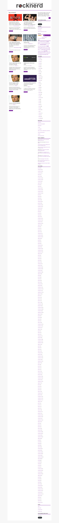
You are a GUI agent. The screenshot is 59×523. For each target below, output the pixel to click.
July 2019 (39, 255)
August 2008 (39, 458)
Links (16, 47)
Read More (25, 30)
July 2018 (39, 275)
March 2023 (39, 199)
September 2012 (40, 381)
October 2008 (39, 455)
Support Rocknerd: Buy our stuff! (42, 31)
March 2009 (39, 446)
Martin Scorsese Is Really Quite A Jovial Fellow (44, 130)
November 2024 (40, 179)
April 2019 (39, 260)
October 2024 (39, 181)
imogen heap (46, 47)
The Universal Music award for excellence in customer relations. (30, 84)
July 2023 (39, 194)
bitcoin (49, 43)
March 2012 (39, 391)
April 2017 (39, 300)
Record (39, 106)
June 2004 (39, 465)
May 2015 (39, 332)
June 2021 (39, 228)
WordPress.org (40, 511)
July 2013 (39, 364)
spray (48, 51)
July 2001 (39, 497)
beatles (46, 43)
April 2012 (39, 389)
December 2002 (40, 468)
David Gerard (39, 125)
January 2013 (39, 374)
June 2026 (39, 167)
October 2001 (39, 492)
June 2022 (39, 213)
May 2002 (39, 480)
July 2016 (39, 315)
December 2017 (40, 287)
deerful (42, 46)
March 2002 (39, 483)
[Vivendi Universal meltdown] (15, 98)
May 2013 (39, 367)
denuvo (45, 46)
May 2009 (39, 443)
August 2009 (39, 438)
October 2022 (39, 208)
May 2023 (39, 196)
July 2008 (39, 460)
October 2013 (39, 359)
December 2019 (40, 248)
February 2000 (40, 502)
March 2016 (39, 322)
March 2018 (39, 282)
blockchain (43, 44)
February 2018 (40, 283)
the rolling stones (47, 52)
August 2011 (39, 401)
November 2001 (40, 490)
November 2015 (40, 325)
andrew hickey (42, 41)
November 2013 (40, 357)
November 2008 (40, 453)
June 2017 (39, 297)
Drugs (39, 66)
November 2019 (40, 250)
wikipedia (41, 54)
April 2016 (39, 320)
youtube (44, 54)
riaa (46, 49)
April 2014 (39, 349)
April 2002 (39, 482)
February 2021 (40, 233)
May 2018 (39, 278)
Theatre (40, 114)
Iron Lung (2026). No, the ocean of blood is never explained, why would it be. (44, 153)
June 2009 (39, 441)
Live (39, 85)
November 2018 (40, 268)
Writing (39, 116)
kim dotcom (46, 48)
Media (39, 87)
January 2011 (39, 413)
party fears (44, 49)
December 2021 (40, 218)
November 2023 (40, 191)
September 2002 (40, 473)
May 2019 (39, 258)
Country (40, 63)
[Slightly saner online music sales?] (30, 58)
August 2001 (39, 495)
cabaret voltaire (40, 46)
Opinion (40, 94)
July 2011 (39, 403)
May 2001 (39, 500)
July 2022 (39, 211)
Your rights (20, 47)
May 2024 (39, 186)
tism (38, 53)
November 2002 (40, 470)
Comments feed (40, 509)
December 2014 (40, 339)
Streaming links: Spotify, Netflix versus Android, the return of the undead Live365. (15, 23)
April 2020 (39, 243)
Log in (38, 506)
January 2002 (39, 487)
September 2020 (40, 236)
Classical (40, 59)
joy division (43, 48)
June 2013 (39, 366)
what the (45, 53)
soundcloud (42, 51)
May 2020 (39, 241)
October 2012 (39, 379)
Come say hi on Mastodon (41, 38)
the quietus (44, 52)
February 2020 (40, 245)
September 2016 (40, 312)
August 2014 (39, 344)
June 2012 (39, 386)
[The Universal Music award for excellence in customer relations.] (30, 78)
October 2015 (39, 327)
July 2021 (39, 226)
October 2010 (39, 418)
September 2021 (40, 223)
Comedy (40, 61)
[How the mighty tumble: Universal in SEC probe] (15, 78)
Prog (39, 99)
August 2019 (39, 253)
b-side (40, 43)
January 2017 (39, 305)
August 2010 (39, 421)
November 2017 (40, 288)
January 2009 (39, 450)
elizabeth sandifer (40, 47)
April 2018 (39, 280)
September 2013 (40, 361)
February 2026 (40, 169)
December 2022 (40, 204)
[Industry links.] (30, 37)
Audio (14, 47)
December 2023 (40, 189)
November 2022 (40, 206)
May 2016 (39, 319)
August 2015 (39, 329)
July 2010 (39, 423)
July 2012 (39, 384)
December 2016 (40, 307)
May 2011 (39, 406)
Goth (39, 73)
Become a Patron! (44, 37)
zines (47, 54)
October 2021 (39, 221)
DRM (48, 46)
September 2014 (40, 342)
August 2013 (39, 362)
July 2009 (39, 440)
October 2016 (39, 310)
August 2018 (39, 273)
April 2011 (39, 408)
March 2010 (39, 428)
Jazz (39, 82)
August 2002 (39, 475)
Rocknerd (40, 109)
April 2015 (39, 334)
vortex (43, 53)
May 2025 (39, 174)
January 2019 (39, 265)
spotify (45, 51)
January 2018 (39, 285)
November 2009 (40, 433)
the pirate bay (40, 52)
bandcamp (43, 43)
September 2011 (40, 399)
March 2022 (39, 216)
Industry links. (26, 42)
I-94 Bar (39, 127)
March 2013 (39, 371)
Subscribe (40, 24)
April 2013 (39, 369)
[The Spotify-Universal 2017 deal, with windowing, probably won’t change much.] (30, 17)
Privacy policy (39, 29)
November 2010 (40, 416)
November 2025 (40, 171)
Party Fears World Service (41, 132)
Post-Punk (40, 97)
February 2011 (40, 411)
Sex (39, 111)
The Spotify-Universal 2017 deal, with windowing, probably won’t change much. (29, 23)
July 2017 (39, 295)
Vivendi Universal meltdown (14, 103)
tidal (49, 52)
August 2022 (39, 209)
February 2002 (40, 485)
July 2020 (39, 240)
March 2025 (39, 176)
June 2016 (39, 317)
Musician (40, 92)
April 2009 (39, 445)
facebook (44, 47)
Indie (39, 75)
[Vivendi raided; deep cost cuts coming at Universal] (15, 58)
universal (40, 53)
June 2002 (39, 478)
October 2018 (39, 270)
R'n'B (39, 102)
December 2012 (40, 376)
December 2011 (40, 396)
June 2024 (39, 184)
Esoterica (40, 68)
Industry (29, 43)
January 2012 (39, 394)
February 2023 (40, 201)
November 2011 (40, 398)
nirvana (40, 49)
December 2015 (40, 324)
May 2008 (39, 463)
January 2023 (39, 203)
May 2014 (39, 347)
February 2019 (40, 263)
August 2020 (39, 238)
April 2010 (39, 426)
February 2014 (40, 352)
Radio (39, 104)
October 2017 (39, 290)
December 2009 (40, 431)
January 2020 (39, 246)
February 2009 (40, 448)
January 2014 (39, 354)
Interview (40, 80)
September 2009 (40, 436)
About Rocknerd (40, 28)
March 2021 (39, 231)
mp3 (17, 47)
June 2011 (39, 404)
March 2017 (39, 302)
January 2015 (39, 337)
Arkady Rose (39, 122)
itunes (41, 48)
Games (39, 71)
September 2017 (40, 292)
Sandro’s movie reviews (41, 135)
